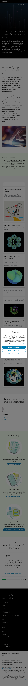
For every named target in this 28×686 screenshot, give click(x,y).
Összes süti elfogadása (14, 347)
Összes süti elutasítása (14, 350)
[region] (14, 343)
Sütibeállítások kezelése (13, 353)
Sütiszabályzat (21, 343)
